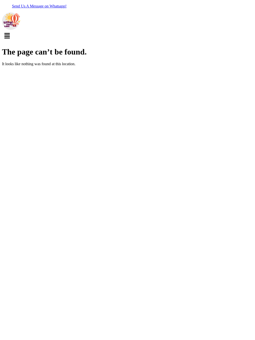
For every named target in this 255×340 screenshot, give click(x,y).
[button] (127, 36)
